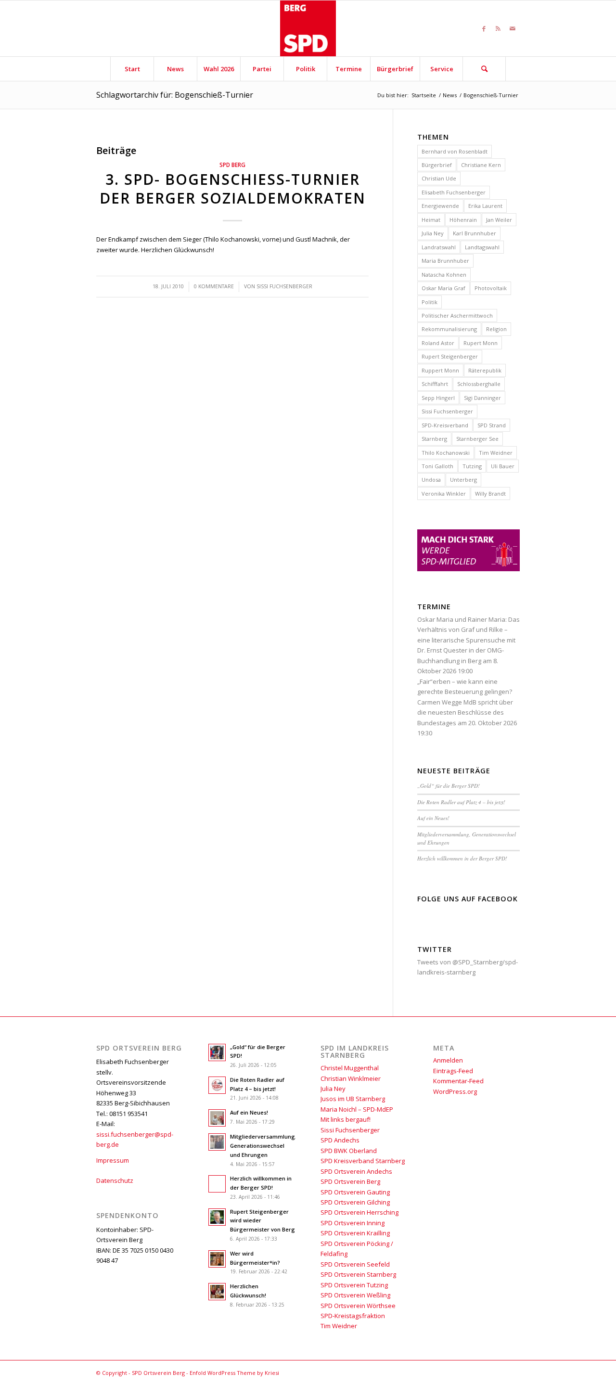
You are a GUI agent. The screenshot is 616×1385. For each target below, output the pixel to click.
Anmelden (448, 1060)
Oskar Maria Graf (443, 288)
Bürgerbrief (437, 164)
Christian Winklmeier (351, 1078)
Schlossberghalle (478, 383)
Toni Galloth (437, 466)
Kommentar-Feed (458, 1081)
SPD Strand (491, 425)
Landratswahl (439, 247)
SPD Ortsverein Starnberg (358, 1274)
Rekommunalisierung (449, 329)
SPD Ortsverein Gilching (355, 1202)
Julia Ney (433, 233)
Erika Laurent (485, 205)
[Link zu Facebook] (483, 28)
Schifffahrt (435, 383)
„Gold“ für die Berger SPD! (448, 785)
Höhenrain (463, 219)
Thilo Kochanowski (446, 452)
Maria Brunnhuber (445, 260)
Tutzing (472, 466)
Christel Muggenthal (350, 1068)
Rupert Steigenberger (450, 356)
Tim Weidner (496, 452)
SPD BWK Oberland (349, 1150)
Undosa (431, 479)
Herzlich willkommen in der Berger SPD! (462, 858)
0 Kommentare (214, 286)
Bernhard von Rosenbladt (455, 151)
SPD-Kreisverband (445, 425)
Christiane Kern (481, 164)
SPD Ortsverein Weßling (355, 1295)
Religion (496, 329)
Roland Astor (438, 342)
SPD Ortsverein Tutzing (354, 1285)
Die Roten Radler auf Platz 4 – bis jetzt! (461, 802)
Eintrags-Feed (453, 1070)
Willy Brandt (490, 493)
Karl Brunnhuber (474, 233)
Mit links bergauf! (346, 1119)
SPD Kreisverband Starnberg (363, 1160)
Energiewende (440, 205)
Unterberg (463, 479)
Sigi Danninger (482, 397)
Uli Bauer (502, 466)
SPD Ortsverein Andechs (356, 1171)
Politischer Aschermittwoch (457, 315)
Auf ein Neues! (433, 817)
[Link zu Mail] (512, 28)
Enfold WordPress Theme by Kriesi (234, 1372)
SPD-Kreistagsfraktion (353, 1315)
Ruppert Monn (440, 370)
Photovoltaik (491, 288)
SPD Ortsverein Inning (353, 1222)
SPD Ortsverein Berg (350, 1181)
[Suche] (484, 69)
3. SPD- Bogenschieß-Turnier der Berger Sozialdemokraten (233, 188)
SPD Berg (232, 164)
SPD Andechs (340, 1140)
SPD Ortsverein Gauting (355, 1192)
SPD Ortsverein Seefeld (355, 1264)
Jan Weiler (499, 219)
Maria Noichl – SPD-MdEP (357, 1109)
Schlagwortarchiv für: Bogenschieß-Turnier (174, 95)
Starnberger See (477, 438)
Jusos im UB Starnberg (353, 1098)
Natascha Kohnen (444, 274)
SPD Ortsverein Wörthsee (358, 1305)
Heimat (431, 219)
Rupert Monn (480, 342)
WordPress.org (455, 1091)
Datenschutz (114, 1180)
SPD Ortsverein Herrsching (359, 1212)
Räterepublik (484, 370)
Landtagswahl (482, 247)
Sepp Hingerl (438, 397)
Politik (429, 302)
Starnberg (434, 438)
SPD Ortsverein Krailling (355, 1233)
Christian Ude (439, 178)
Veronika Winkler (444, 493)
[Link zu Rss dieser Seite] (498, 28)
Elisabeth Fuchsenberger (454, 192)
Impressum (112, 1160)
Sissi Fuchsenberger (284, 286)
